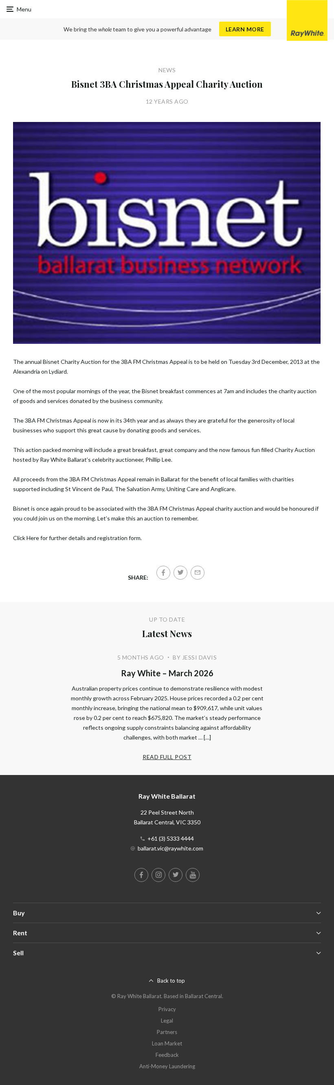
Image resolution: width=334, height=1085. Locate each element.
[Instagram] (158, 875)
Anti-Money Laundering (167, 1066)
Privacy (167, 1009)
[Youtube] (193, 875)
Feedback (167, 1055)
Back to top (171, 980)
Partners (167, 1032)
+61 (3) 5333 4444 (170, 838)
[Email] (197, 573)
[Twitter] (180, 573)
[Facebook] (163, 573)
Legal (167, 1020)
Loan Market (167, 1043)
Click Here (26, 537)
